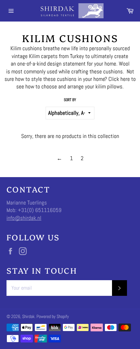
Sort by (70, 99)
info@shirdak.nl (24, 217)
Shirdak (28, 316)
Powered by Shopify (52, 316)
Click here (119, 79)
